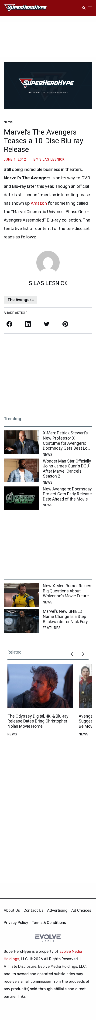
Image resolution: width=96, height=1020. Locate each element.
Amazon (39, 203)
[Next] (83, 654)
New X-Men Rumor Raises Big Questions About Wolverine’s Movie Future (67, 590)
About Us (12, 910)
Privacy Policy (16, 922)
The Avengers (20, 299)
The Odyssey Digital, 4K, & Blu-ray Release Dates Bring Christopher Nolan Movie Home (38, 721)
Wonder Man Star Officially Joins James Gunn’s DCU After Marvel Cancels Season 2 (67, 469)
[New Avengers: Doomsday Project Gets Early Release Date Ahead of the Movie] (21, 498)
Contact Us (33, 910)
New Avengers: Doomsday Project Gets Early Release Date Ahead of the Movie (67, 493)
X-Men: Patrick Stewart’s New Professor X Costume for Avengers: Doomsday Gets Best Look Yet (67, 440)
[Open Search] (84, 8)
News (9, 122)
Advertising (57, 910)
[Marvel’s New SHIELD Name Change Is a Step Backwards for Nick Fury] (21, 620)
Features (52, 628)
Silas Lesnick (52, 159)
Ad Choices (81, 910)
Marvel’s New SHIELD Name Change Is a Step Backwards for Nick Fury (65, 616)
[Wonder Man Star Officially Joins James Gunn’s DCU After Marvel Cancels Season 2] (21, 470)
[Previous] (71, 654)
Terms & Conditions (49, 922)
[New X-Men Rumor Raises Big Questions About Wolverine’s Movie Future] (21, 595)
